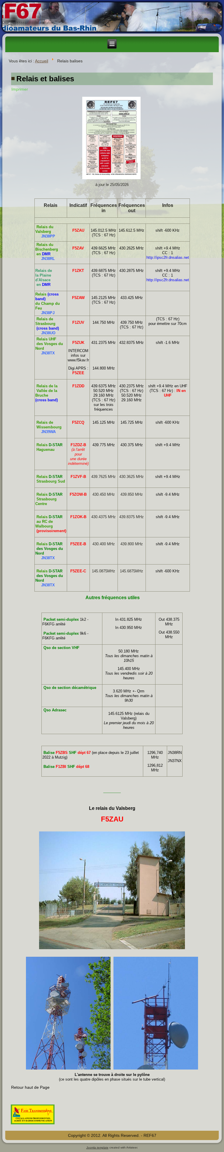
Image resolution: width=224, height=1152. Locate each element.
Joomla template (97, 1147)
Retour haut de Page (30, 1087)
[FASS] (33, 1125)
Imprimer (19, 89)
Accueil (41, 61)
